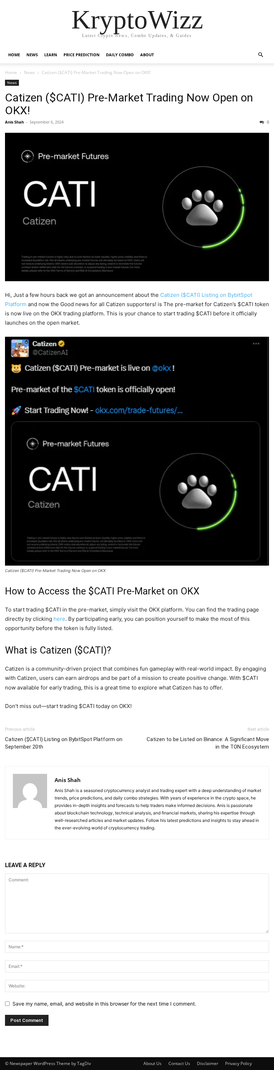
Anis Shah (14, 122)
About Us (152, 1063)
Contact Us (179, 1063)
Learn (50, 54)
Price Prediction (82, 54)
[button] (260, 55)
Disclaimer (207, 1063)
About (147, 54)
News (32, 54)
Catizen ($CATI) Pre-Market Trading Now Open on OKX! (129, 104)
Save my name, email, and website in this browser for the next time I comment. (104, 1004)
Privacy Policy (238, 1063)
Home (14, 54)
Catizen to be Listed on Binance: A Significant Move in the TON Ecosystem (208, 743)
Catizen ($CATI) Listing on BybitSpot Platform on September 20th (63, 743)
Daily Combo (120, 54)
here (59, 618)
